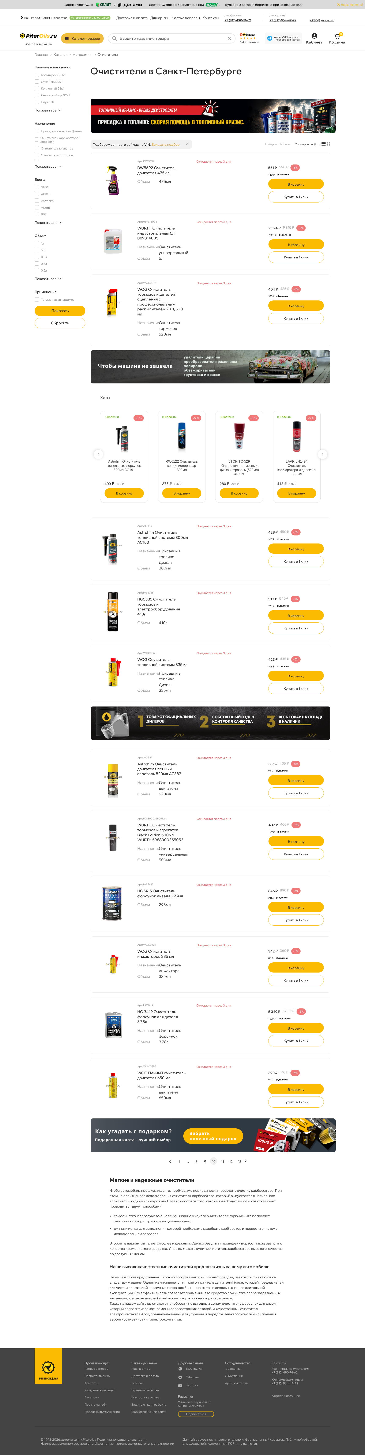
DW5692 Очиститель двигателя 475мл (157, 170)
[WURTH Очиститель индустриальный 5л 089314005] (113, 241)
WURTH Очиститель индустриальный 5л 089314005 (156, 233)
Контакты (211, 18)
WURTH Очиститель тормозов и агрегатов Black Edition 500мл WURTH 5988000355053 (160, 832)
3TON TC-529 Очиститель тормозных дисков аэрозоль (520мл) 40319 (239, 468)
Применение (46, 292)
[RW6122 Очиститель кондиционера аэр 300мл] (181, 434)
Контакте (194, 1369)
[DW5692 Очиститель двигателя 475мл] (113, 180)
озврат (137, 1383)
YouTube (192, 1386)
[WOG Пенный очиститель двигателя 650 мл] (113, 1086)
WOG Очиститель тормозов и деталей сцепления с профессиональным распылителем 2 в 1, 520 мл (160, 302)
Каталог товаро (86, 38)
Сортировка (304, 144)
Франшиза (233, 1369)
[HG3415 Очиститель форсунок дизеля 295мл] (113, 904)
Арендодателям (236, 1383)
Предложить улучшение (102, 1412)
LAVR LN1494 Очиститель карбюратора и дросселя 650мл (296, 468)
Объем (40, 236)
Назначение (45, 123)
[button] (98, 454)
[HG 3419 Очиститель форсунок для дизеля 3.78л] (113, 1024)
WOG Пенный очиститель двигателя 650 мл (161, 1075)
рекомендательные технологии (149, 1443)
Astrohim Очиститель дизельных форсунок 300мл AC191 (124, 466)
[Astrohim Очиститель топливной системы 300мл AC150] (113, 545)
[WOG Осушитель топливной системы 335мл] (113, 672)
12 (231, 1161)
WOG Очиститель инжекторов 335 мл (155, 954)
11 (222, 1161)
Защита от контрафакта (148, 1404)
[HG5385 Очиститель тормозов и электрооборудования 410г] (113, 612)
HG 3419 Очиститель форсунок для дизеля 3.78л (157, 1016)
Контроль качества (145, 1397)
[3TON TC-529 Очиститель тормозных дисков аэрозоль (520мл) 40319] (239, 434)
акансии (91, 1397)
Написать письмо (97, 1376)
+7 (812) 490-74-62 (238, 20)
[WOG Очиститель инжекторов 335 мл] (113, 964)
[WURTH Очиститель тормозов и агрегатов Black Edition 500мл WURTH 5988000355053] (113, 838)
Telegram (192, 1377)
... (188, 1161)
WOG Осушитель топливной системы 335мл (162, 662)
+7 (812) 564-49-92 (283, 20)
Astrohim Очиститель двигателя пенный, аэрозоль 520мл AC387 (159, 769)
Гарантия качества (145, 1390)
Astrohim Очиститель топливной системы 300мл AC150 (162, 537)
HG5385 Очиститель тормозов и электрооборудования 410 (158, 606)
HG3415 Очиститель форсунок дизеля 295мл (160, 893)
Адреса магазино (286, 1396)
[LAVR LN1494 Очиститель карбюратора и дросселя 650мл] (297, 434)
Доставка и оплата (132, 18)
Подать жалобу (95, 1404)
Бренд (40, 179)
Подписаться (196, 1414)
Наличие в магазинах (52, 67)
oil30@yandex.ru (322, 20)
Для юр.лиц (160, 18)
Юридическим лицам (100, 1390)
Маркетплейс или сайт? (148, 1412)
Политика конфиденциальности (121, 1439)
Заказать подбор (166, 144)
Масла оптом (141, 1369)
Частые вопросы (186, 18)
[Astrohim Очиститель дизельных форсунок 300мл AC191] (124, 434)
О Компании (234, 1376)
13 (239, 1161)
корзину (296, 184)
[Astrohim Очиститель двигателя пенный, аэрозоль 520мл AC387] (113, 777)
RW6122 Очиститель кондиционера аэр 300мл (182, 466)
